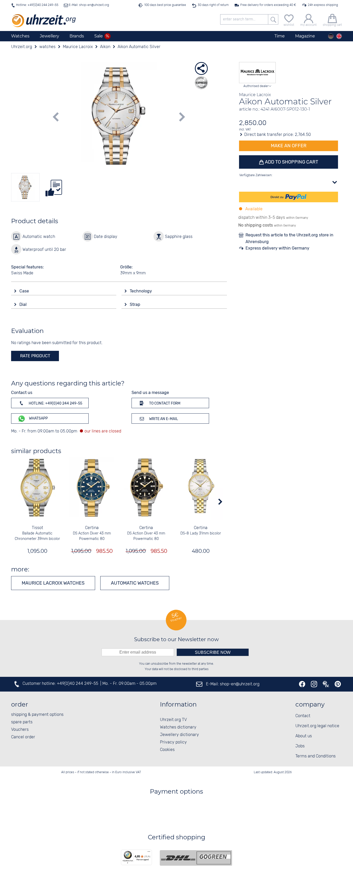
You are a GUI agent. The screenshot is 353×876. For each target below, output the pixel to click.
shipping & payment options (37, 714)
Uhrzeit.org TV (173, 720)
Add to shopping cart (291, 162)
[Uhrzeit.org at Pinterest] (337, 684)
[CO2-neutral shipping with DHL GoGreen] (196, 858)
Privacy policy (173, 742)
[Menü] (149, 853)
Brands (77, 36)
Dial (23, 304)
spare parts (22, 722)
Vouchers (20, 729)
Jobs (300, 746)
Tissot (37, 528)
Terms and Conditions (315, 756)
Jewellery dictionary (179, 735)
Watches (20, 36)
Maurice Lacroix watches (53, 583)
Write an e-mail (163, 419)
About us (303, 736)
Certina (92, 528)
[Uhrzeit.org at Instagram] (314, 684)
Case (24, 291)
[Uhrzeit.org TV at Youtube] (326, 684)
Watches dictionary (178, 727)
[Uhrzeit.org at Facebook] (302, 684)
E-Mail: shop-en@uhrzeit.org (88, 5)
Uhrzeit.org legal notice (317, 726)
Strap (135, 304)
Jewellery (49, 36)
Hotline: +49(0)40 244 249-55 (37, 5)
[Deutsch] (331, 36)
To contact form (164, 403)
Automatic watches (135, 583)
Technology (141, 291)
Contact (302, 716)
